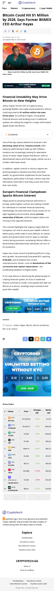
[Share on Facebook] (9, 31)
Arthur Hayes (19, 325)
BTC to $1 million (10, 329)
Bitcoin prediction (41, 325)
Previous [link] (15, 497)
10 (5, 489)
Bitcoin (29, 325)
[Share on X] (13, 31)
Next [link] (39, 497)
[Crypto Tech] (27, 2)
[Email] (17, 31)
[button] (5, 2)
